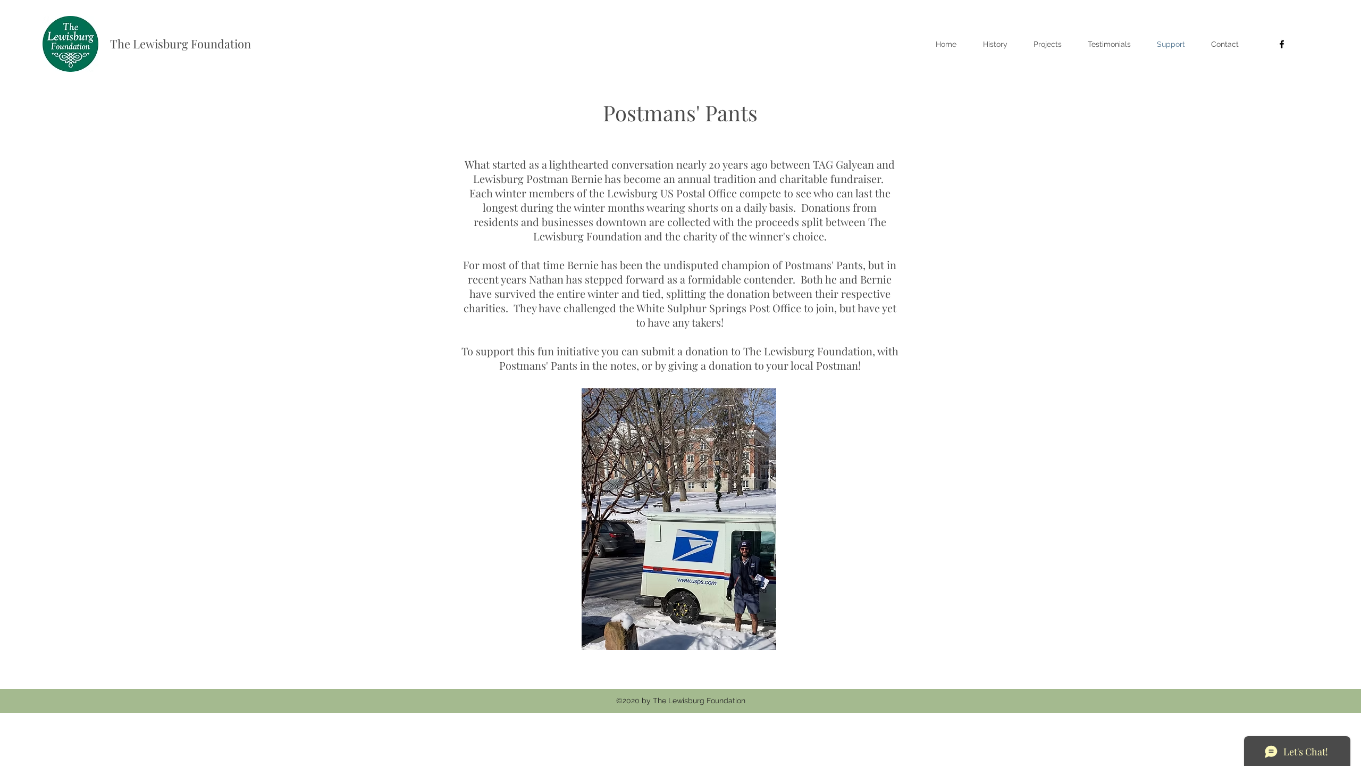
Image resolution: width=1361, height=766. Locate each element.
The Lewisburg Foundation (180, 44)
